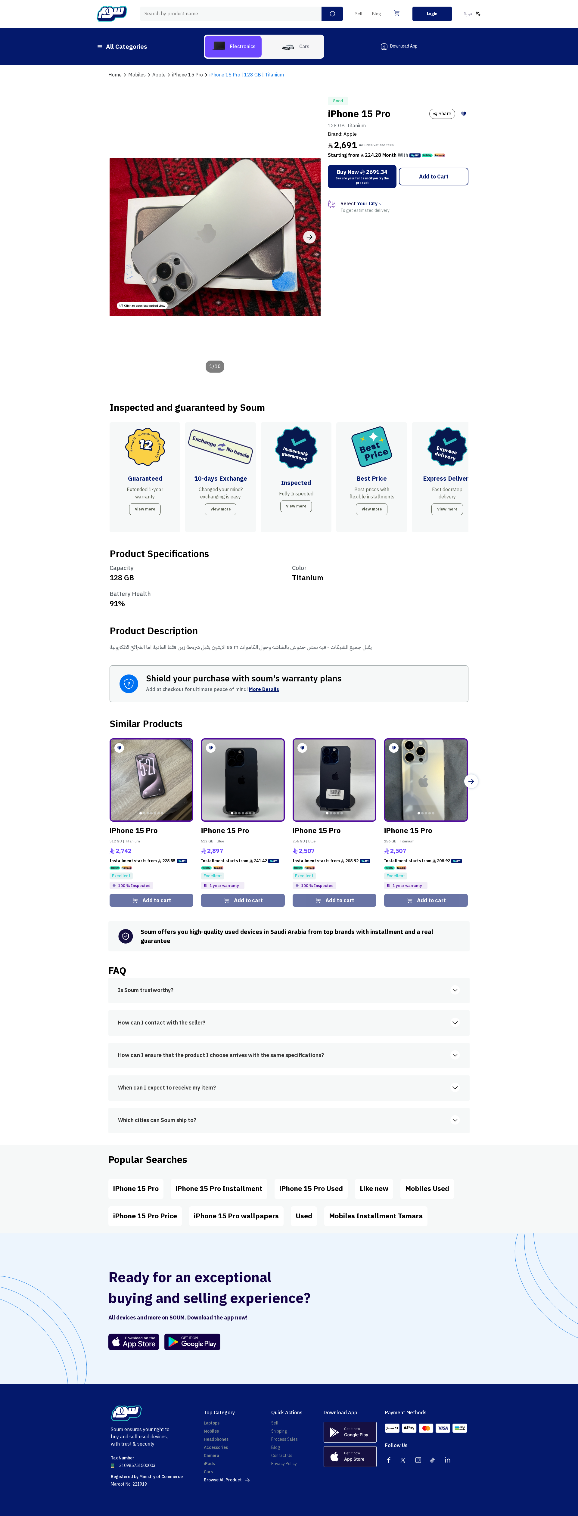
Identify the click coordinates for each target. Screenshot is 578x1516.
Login (432, 14)
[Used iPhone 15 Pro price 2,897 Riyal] (243, 780)
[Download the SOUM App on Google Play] (190, 1342)
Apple (350, 134)
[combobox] (241, 14)
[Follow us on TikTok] (433, 1460)
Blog (376, 14)
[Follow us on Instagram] (418, 1460)
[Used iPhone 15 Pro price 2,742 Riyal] (151, 780)
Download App (404, 46)
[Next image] (309, 237)
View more (145, 509)
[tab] (233, 46)
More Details (264, 689)
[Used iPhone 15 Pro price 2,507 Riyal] (334, 780)
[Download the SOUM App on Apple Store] (134, 1342)
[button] (332, 14)
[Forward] (471, 781)
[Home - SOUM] (112, 14)
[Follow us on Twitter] (403, 1460)
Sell (358, 14)
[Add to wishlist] (463, 114)
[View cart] (396, 13)
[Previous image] (120, 237)
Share (445, 113)
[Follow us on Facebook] (388, 1460)
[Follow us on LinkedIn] (447, 1460)
